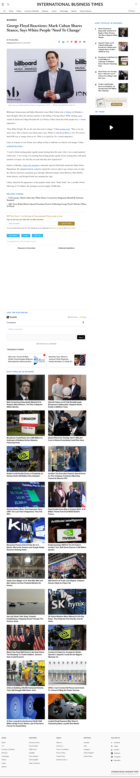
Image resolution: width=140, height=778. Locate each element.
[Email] (80, 42)
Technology (64, 11)
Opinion (74, 11)
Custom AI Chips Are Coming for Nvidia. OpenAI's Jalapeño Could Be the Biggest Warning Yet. (65, 654)
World (11, 11)
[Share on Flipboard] (72, 42)
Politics (19, 11)
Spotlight (32, 753)
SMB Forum (33, 749)
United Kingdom (89, 753)
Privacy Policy (70, 228)
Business (45, 11)
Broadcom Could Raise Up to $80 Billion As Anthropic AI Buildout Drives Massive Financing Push (25, 440)
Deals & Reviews (86, 11)
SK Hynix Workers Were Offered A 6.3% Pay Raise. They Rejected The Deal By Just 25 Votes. (66, 619)
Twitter (68, 112)
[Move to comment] (84, 42)
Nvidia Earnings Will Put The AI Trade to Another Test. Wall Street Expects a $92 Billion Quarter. (67, 547)
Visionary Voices (34, 742)
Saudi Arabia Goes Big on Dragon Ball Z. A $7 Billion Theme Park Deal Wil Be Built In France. (67, 511)
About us (59, 742)
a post (79, 115)
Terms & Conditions (62, 749)
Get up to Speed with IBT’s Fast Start (115, 99)
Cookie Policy (60, 756)
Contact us (59, 746)
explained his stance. (15, 146)
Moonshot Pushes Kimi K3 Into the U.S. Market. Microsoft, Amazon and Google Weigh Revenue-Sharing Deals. (25, 547)
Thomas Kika (13, 40)
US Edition (131, 11)
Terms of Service (57, 228)
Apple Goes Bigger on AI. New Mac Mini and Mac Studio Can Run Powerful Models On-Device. (25, 583)
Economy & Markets (32, 11)
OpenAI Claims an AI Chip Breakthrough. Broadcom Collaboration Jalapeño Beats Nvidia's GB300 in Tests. (65, 404)
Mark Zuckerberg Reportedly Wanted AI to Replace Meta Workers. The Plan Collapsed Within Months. (24, 404)
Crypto (54, 11)
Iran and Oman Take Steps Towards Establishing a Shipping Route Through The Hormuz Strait (25, 619)
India (85, 746)
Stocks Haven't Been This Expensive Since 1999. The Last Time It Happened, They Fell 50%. (24, 511)
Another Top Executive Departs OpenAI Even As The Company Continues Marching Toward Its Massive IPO (67, 476)
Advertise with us (61, 760)
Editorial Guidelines (66, 248)
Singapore (87, 749)
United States (88, 756)
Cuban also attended (31, 165)
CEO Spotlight (33, 760)
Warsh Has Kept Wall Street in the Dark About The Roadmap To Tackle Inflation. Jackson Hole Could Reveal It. (25, 654)
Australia (86, 742)
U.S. (4, 11)
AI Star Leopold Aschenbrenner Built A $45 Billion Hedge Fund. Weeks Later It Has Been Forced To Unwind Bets (25, 723)
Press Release (33, 756)
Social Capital (33, 746)
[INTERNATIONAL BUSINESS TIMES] (70, 4)
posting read (65, 129)
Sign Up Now (116, 104)
